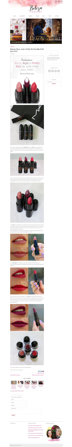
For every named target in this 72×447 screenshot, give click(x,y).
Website (12, 405)
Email (12, 402)
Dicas (50, 16)
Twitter (49, 71)
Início (14, 16)
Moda (43, 16)
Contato (57, 16)
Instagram (55, 71)
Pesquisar (53, 83)
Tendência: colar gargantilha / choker (34, 437)
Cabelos (30, 16)
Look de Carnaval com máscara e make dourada (35, 435)
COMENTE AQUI (40, 373)
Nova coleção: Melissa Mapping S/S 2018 (34, 425)
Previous (12, 31)
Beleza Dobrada (16, 445)
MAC (20, 390)
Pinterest (58, 71)
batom (13, 390)
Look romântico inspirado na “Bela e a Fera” (35, 427)
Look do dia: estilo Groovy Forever (23, 42)
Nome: (12, 399)
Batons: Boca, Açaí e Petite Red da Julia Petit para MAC (27, 50)
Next (60, 31)
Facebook (52, 71)
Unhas (37, 16)
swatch (22, 390)
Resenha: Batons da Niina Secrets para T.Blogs (20, 386)
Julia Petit (17, 390)
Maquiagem (22, 16)
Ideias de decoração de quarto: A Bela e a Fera (35, 433)
